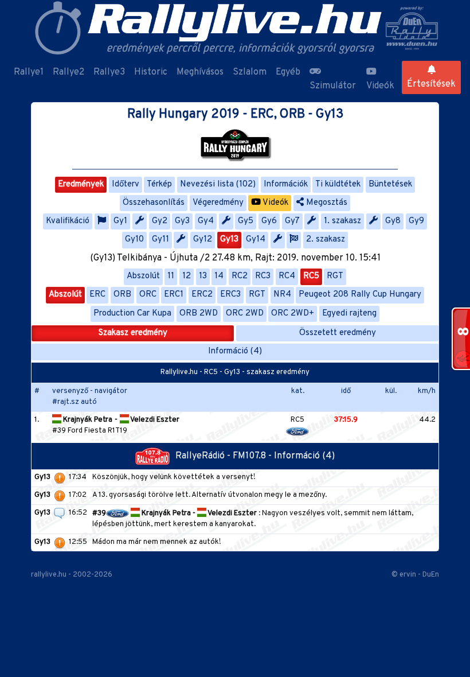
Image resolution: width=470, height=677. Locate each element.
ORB (122, 294)
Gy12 (202, 239)
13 (203, 276)
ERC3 (230, 294)
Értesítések (431, 84)
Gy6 (269, 221)
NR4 (282, 294)
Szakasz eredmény (133, 333)
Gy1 (120, 221)
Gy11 (160, 239)
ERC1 (173, 294)
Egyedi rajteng (349, 313)
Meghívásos (200, 72)
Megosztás (325, 202)
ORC (147, 294)
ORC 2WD (245, 313)
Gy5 (245, 221)
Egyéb (288, 72)
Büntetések (390, 184)
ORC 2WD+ (292, 313)
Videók (380, 86)
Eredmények (81, 184)
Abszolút (143, 276)
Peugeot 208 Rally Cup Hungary (360, 294)
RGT (335, 276)
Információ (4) (235, 351)
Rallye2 (68, 72)
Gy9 (416, 221)
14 (219, 276)
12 (186, 276)
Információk (286, 184)
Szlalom (250, 72)
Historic (150, 72)
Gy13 (229, 239)
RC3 (263, 276)
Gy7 (292, 221)
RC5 (311, 276)
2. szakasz (325, 239)
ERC (97, 294)
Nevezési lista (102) (218, 184)
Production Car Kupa (132, 313)
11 (170, 276)
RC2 (240, 276)
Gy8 (393, 221)
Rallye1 (29, 72)
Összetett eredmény (337, 333)
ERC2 (202, 294)
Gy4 (206, 221)
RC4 (287, 276)
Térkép (159, 184)
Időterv (125, 184)
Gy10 (134, 239)
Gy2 (159, 221)
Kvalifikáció (67, 221)
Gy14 (255, 239)
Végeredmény (218, 202)
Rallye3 (109, 72)
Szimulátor (333, 86)
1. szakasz (342, 221)
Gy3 (182, 221)
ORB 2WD (198, 313)
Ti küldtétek (338, 184)
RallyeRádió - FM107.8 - (224, 456)
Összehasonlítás (154, 202)
